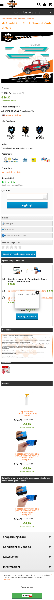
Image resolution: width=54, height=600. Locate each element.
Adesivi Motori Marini (27, 12)
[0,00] (50, 4)
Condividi (10, 229)
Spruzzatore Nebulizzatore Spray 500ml (27, 291)
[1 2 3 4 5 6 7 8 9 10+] (27, 196)
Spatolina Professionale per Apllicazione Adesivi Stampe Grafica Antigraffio (27, 456)
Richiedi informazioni (15, 235)
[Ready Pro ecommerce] (27, 596)
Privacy (7, 579)
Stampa (9, 223)
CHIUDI (52, 574)
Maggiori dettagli (14, 115)
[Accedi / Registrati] (45, 4)
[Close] (37, 292)
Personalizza (27, 587)
